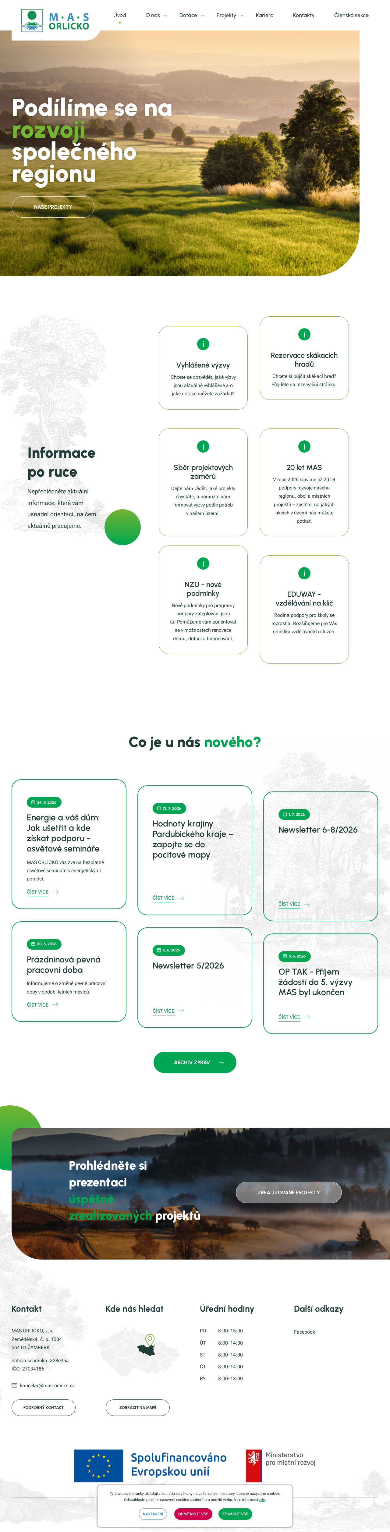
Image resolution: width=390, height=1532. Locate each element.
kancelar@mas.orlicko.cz (47, 1385)
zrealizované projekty (288, 1192)
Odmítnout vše (193, 1514)
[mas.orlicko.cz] (56, 20)
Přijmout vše (235, 1514)
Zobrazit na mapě (137, 1407)
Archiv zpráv (192, 1062)
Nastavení (153, 1514)
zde (262, 1500)
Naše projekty (53, 207)
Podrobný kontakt (43, 1407)
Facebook (304, 1332)
